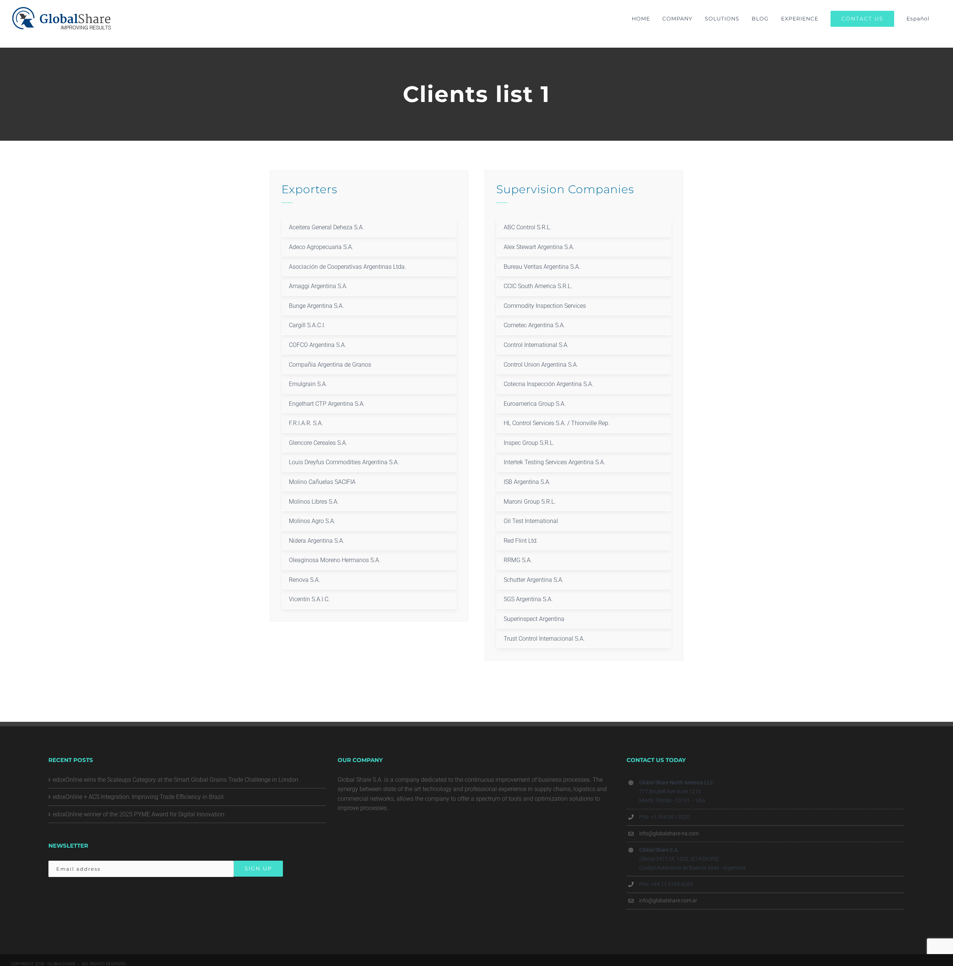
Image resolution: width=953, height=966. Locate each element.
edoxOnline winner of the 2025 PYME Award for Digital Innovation (138, 814)
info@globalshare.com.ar (668, 900)
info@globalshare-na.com (669, 833)
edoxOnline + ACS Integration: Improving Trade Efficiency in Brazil (138, 796)
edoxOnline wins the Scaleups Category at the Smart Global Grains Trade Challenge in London (175, 779)
